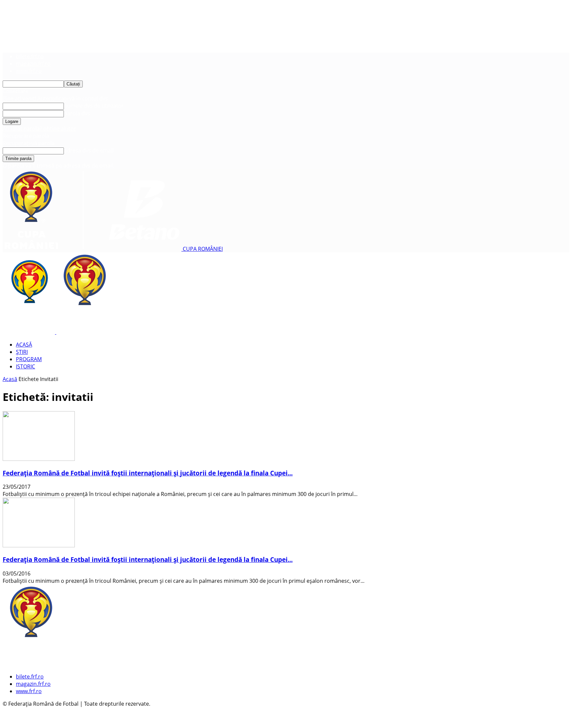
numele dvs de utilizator (94, 105)
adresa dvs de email (89, 150)
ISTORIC (25, 366)
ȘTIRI (22, 351)
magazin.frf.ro (33, 63)
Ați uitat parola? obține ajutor (39, 128)
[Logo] (29, 332)
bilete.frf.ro (30, 56)
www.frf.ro (29, 71)
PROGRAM (29, 359)
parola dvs (77, 113)
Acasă (10, 379)
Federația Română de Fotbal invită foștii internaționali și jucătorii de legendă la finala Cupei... (148, 473)
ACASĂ (24, 344)
